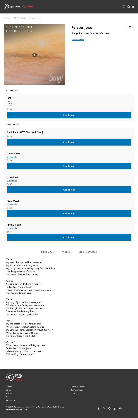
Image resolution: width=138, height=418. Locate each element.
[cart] (128, 6)
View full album (78, 39)
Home (7, 18)
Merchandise (10, 400)
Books (8, 397)
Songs (8, 390)
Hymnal (9, 393)
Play (34, 55)
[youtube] (120, 408)
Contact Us (75, 393)
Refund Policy (11, 409)
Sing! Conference (77, 390)
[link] (59, 29)
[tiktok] (115, 408)
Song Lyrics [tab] (47, 252)
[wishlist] (130, 27)
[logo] (18, 7)
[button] (133, 7)
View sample (12, 157)
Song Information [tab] (87, 252)
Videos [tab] (66, 252)
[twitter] (104, 408)
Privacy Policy (23, 409)
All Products (19, 18)
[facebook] (98, 408)
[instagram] (109, 408)
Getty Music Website (78, 387)
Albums (9, 387)
